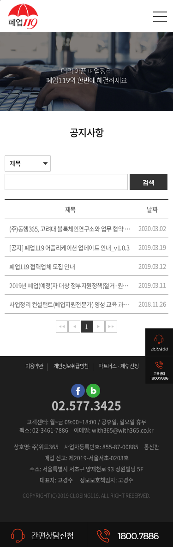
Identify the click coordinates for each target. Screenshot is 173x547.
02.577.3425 (86, 405)
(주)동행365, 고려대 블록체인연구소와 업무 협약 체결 (70, 228)
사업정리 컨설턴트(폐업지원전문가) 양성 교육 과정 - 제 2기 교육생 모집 (70, 304)
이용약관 (34, 366)
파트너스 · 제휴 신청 (118, 366)
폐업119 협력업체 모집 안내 (42, 266)
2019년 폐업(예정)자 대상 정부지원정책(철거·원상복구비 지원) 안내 (70, 285)
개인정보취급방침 (71, 366)
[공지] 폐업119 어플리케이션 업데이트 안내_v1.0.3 (69, 247)
